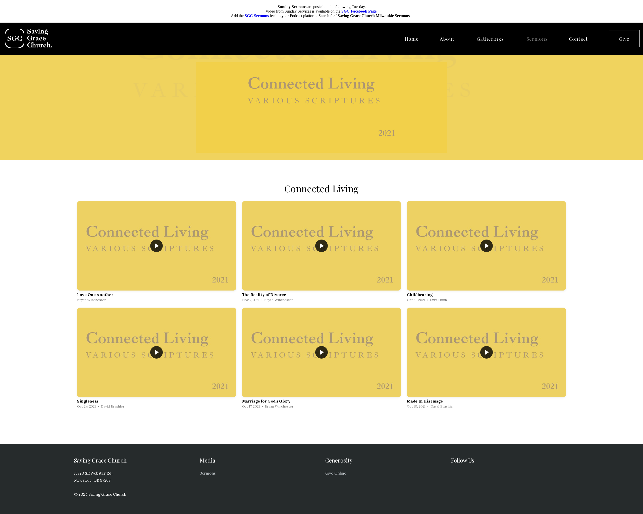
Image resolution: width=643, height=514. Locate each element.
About (448, 38)
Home (412, 38)
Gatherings (491, 38)
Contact (578, 38)
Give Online (335, 473)
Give (624, 38)
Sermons (537, 38)
